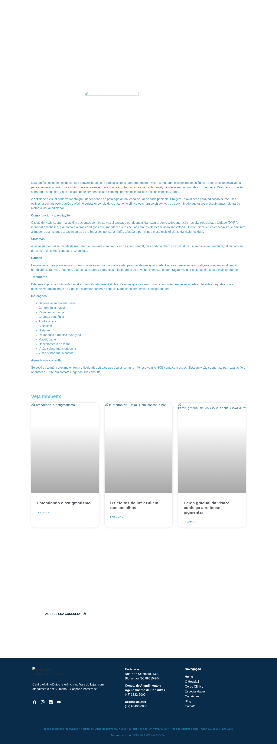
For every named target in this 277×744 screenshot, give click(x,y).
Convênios (192, 696)
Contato (190, 706)
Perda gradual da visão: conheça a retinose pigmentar (206, 507)
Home (189, 676)
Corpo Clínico (194, 686)
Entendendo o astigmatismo (64, 503)
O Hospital (192, 681)
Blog (188, 701)
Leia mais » (43, 512)
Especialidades (195, 691)
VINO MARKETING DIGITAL (149, 735)
